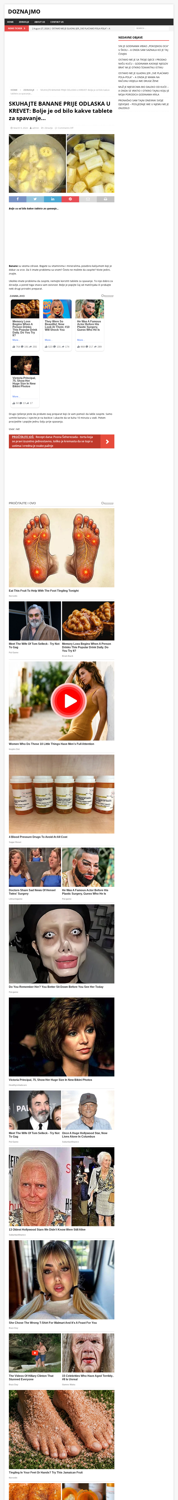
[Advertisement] (61, 61)
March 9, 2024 (20, 127)
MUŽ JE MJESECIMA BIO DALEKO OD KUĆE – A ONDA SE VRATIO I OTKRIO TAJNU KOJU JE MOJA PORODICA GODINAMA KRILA (143, 90)
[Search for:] (151, 28)
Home (10, 21)
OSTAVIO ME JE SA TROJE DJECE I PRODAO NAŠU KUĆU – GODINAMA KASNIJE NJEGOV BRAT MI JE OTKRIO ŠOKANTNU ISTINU (143, 63)
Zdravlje (24, 21)
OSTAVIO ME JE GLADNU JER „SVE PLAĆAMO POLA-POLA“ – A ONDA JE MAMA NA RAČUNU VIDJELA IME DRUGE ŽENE (143, 77)
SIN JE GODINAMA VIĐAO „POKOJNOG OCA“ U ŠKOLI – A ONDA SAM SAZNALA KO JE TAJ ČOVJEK (143, 50)
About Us (39, 21)
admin (35, 127)
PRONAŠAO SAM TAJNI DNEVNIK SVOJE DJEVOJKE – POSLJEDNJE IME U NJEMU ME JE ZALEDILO (143, 104)
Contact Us (57, 21)
